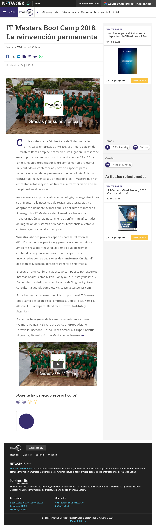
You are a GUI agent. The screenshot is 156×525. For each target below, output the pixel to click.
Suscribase (34, 447)
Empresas (86, 12)
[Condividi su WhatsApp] (40, 56)
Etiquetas (27, 454)
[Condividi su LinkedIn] (18, 56)
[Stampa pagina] (35, 56)
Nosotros (15, 454)
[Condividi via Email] (24, 56)
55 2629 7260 (62, 505)
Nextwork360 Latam (21, 468)
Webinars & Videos (28, 47)
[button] (9, 12)
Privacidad (52, 454)
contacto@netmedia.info (69, 502)
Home (10, 47)
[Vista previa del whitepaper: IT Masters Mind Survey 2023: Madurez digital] (127, 218)
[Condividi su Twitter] (13, 56)
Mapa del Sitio (78, 521)
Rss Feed (39, 454)
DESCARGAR (139, 80)
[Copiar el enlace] (29, 56)
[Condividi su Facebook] (7, 56)
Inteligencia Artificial (106, 12)
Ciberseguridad (50, 12)
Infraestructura (70, 12)
